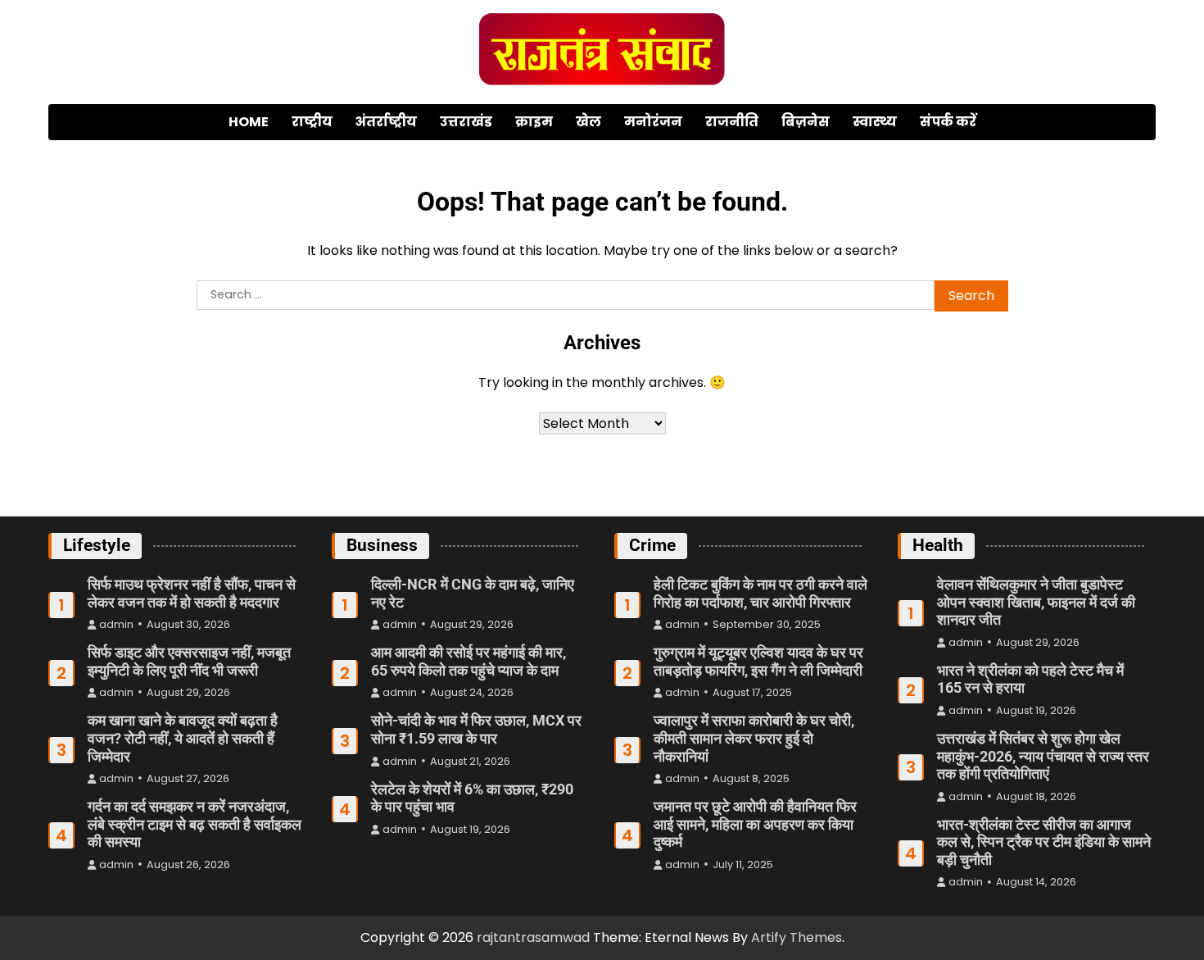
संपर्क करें (948, 121)
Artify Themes (796, 937)
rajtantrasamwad (533, 937)
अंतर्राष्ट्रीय (386, 121)
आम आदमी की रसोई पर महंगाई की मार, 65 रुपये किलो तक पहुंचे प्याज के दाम (468, 661)
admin (116, 624)
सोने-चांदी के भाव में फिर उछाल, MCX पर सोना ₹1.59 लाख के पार (476, 729)
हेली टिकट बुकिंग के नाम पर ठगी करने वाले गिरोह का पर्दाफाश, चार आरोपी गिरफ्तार (760, 593)
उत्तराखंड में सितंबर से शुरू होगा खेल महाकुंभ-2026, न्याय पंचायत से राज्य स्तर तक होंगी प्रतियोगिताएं (1043, 756)
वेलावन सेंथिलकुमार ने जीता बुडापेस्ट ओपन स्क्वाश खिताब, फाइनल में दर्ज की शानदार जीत (1036, 602)
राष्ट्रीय (312, 121)
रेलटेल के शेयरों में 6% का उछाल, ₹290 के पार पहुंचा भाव (472, 798)
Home (249, 121)
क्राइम (534, 121)
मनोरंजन (653, 121)
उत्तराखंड (466, 121)
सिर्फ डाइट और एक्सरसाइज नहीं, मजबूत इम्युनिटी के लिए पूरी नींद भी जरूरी (189, 661)
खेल (588, 121)
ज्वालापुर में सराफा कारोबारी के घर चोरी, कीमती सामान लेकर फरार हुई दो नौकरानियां (754, 738)
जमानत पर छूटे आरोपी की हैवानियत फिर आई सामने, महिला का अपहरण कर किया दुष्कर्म (755, 824)
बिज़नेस (805, 121)
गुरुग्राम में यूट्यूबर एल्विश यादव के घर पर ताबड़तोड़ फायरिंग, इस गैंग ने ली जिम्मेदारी (758, 661)
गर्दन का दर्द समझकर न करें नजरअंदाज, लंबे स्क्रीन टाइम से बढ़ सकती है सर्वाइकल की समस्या (194, 824)
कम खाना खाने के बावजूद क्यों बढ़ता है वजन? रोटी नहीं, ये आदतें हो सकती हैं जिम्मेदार (183, 738)
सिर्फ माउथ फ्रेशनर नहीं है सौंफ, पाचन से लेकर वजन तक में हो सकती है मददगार (192, 593)
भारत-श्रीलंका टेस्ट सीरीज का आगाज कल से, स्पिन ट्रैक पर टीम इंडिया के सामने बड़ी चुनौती (1044, 842)
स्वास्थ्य (875, 121)
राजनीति (731, 121)
